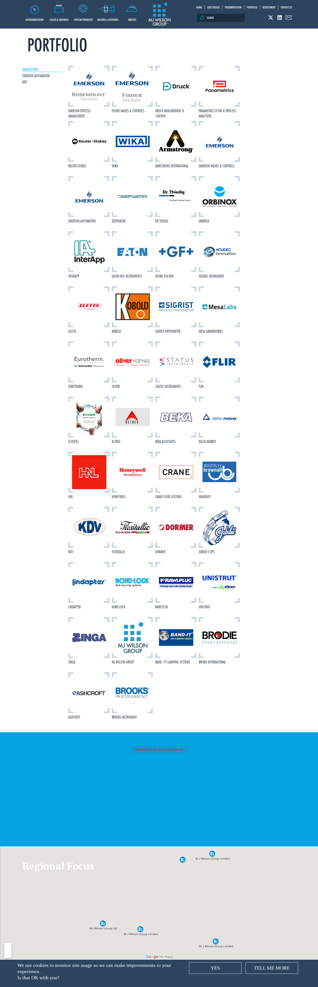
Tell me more (272, 968)
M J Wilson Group (159, 14)
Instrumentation (35, 19)
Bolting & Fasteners (107, 19)
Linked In (279, 17)
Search (210, 17)
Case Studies (213, 7)
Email (288, 17)
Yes (215, 968)
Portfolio (252, 7)
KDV (24, 81)
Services (132, 19)
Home (199, 7)
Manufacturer (30, 69)
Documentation (233, 7)
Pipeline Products (83, 19)
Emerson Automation (36, 75)
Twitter (270, 17)
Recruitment (269, 7)
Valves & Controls (59, 19)
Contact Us (286, 7)
